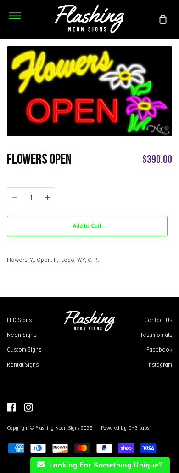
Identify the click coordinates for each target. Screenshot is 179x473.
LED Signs (19, 320)
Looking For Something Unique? (104, 465)
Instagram (159, 364)
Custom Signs (24, 349)
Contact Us (158, 320)
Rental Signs (23, 364)
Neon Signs (21, 334)
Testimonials (156, 334)
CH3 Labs (138, 428)
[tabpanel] (89, 91)
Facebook (159, 349)
